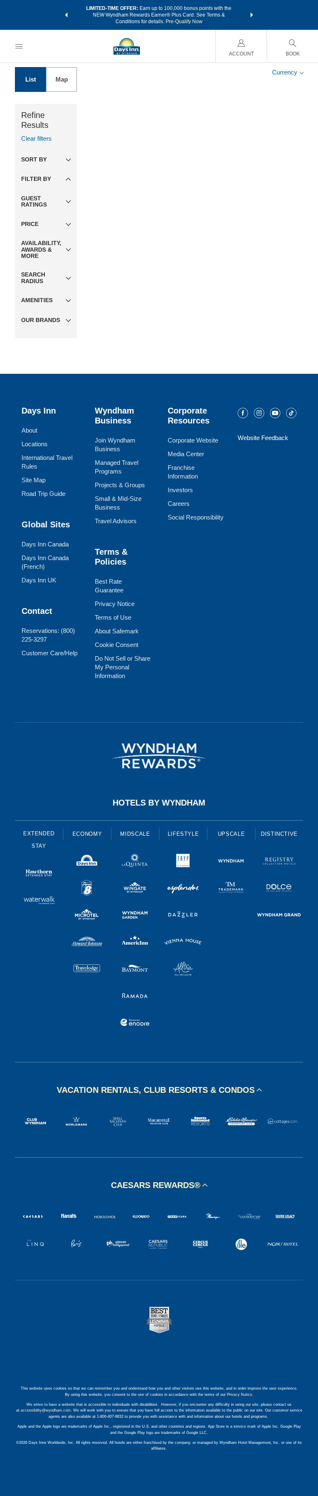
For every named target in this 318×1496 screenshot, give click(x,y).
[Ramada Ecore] (135, 1023)
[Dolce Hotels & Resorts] (279, 889)
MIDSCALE (135, 834)
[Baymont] (135, 969)
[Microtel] (87, 915)
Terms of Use (113, 617)
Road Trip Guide (43, 493)
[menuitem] (19, 46)
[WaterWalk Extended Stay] (39, 901)
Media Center (186, 453)
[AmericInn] (135, 942)
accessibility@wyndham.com (46, 1410)
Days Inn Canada (45, 544)
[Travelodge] (87, 969)
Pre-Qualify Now (184, 21)
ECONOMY (87, 834)
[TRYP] (183, 862)
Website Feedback (263, 437)
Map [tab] (61, 79)
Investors (180, 489)
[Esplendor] (183, 889)
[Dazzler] (183, 915)
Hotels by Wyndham (159, 802)
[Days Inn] (87, 862)
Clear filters (36, 138)
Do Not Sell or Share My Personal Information (122, 667)
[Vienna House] (183, 942)
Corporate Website (193, 440)
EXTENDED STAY (39, 839)
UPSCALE (231, 834)
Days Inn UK (39, 580)
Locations (35, 443)
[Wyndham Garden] (135, 915)
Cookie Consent (116, 644)
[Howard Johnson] (87, 942)
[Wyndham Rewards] (158, 755)
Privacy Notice (115, 603)
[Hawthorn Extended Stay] (39, 874)
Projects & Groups (120, 484)
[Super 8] (87, 889)
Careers (179, 503)
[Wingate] (135, 889)
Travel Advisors (116, 520)
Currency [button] (285, 72)
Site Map (34, 479)
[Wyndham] (231, 862)
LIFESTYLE (183, 834)
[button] (66, 15)
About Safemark (117, 631)
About (29, 430)
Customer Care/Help (49, 653)
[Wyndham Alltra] (183, 969)
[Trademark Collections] (231, 889)
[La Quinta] (135, 862)
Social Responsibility (196, 517)
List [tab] (30, 79)
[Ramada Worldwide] (135, 996)
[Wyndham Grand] (279, 915)
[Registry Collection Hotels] (279, 862)
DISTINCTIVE (279, 834)
